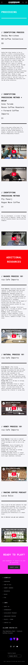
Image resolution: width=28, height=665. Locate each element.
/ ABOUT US (6, 606)
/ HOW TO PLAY (7, 584)
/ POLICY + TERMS (8, 619)
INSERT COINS (14, 567)
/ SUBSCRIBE (6, 581)
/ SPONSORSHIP (7, 609)
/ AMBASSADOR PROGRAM (9, 616)
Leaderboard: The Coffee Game (11, 661)
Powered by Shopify (21, 661)
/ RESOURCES (6, 591)
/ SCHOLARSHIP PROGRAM (9, 613)
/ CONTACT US (7, 622)
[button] (1, 2)
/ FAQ (4, 597)
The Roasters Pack (9, 631)
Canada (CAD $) (13, 656)
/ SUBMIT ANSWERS (8, 588)
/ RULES (5, 594)
